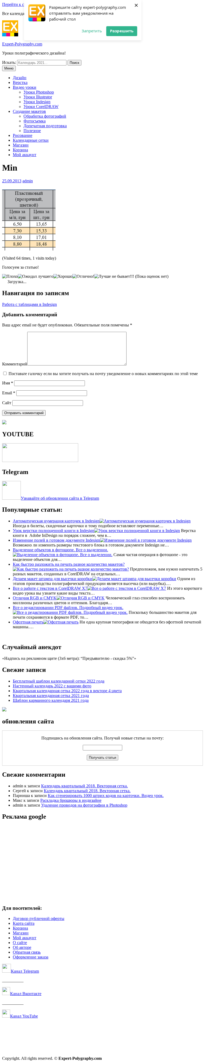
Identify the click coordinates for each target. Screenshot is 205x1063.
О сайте (20, 942)
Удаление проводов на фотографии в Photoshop (84, 805)
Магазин (21, 145)
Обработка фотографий (44, 116)
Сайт (6, 402)
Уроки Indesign (36, 101)
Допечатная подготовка (45, 126)
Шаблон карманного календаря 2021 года (51, 700)
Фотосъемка (34, 121)
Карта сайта (23, 923)
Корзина (20, 150)
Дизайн (19, 77)
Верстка (20, 82)
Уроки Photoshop (38, 92)
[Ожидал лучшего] (35, 276)
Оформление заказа (30, 957)
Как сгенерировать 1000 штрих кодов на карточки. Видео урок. (106, 795)
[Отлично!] (83, 276)
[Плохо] (10, 276)
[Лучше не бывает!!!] (114, 276)
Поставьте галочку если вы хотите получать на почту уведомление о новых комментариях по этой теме (103, 373)
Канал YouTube (24, 1016)
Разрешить (121, 30)
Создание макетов (29, 111)
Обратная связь (27, 952)
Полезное (32, 130)
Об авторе (22, 947)
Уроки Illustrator (37, 97)
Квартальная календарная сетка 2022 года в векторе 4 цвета (67, 690)
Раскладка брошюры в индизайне (70, 800)
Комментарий (14, 364)
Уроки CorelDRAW (40, 106)
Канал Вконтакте (25, 993)
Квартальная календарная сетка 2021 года (51, 695)
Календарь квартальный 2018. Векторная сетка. (84, 786)
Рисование (22, 135)
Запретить (92, 30)
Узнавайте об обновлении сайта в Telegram (60, 498)
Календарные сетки (31, 140)
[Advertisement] (102, 863)
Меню (9, 68)
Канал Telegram (25, 971)
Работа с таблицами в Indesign (29, 304)
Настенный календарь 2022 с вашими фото (52, 686)
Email (8, 393)
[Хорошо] (62, 276)
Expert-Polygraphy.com (22, 44)
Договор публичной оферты (38, 918)
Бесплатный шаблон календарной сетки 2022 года (58, 681)
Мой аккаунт (24, 154)
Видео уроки (24, 87)
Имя (7, 383)
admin (27, 181)
